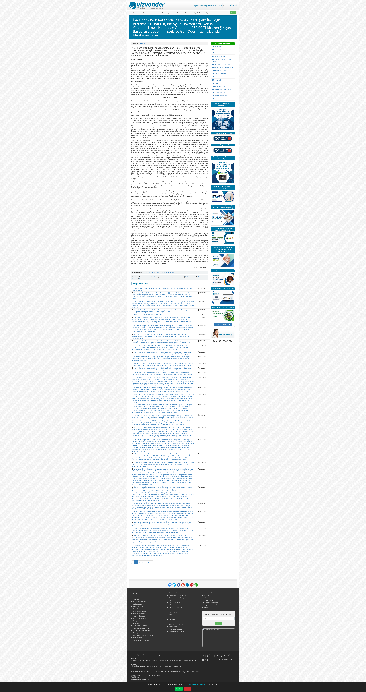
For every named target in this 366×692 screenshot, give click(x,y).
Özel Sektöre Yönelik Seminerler (143, 635)
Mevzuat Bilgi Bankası (211, 593)
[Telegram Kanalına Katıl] (207, 655)
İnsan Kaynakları (138, 609)
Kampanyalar (173, 622)
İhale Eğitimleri (174, 612)
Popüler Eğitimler (174, 602)
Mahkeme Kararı (149, 279)
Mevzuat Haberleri (220, 50)
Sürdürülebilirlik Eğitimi (222, 324)
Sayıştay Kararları (219, 92)
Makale (216, 99)
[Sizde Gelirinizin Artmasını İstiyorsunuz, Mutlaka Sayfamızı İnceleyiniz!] (223, 196)
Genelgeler (217, 47)
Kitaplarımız (173, 617)
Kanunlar (217, 77)
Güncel (187, 13)
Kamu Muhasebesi (220, 56)
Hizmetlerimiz (159, 13)
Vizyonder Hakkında (139, 602)
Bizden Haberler (210, 600)
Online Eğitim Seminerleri (141, 628)
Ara (233, 13)
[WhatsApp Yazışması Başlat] (204, 655)
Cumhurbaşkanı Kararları (222, 64)
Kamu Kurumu (177, 277)
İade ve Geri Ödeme (175, 629)
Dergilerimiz (173, 619)
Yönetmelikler (218, 80)
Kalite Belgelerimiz (139, 604)
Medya (135, 621)
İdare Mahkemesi (164, 277)
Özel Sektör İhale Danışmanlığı (179, 598)
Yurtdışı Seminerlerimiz (140, 633)
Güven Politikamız (139, 616)
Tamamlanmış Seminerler (141, 640)
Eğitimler (171, 13)
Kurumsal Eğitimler (175, 610)
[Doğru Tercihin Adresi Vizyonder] (223, 315)
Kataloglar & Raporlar (140, 611)
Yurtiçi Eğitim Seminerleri (141, 630)
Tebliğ (216, 83)
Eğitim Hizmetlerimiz (175, 607)
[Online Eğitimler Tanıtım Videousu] (218, 637)
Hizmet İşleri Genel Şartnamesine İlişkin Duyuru (149, 314)
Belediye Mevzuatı (220, 70)
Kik (140, 279)
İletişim (207, 13)
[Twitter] (217, 655)
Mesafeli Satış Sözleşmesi (177, 631)
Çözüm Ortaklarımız (139, 614)
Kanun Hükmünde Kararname (223, 67)
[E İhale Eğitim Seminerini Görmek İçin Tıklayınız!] (223, 279)
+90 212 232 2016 (141, 675)
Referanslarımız (138, 606)
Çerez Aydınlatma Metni (197, 684)
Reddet (187, 689)
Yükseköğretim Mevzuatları (222, 89)
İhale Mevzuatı (190, 277)
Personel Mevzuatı (220, 74)
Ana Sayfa (136, 597)
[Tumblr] (228, 655)
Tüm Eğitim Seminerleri (140, 626)
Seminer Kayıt (137, 637)
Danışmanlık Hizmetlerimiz (177, 595)
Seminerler (147, 13)
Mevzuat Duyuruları (152, 272)
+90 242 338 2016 (154, 675)
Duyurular (208, 598)
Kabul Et (178, 689)
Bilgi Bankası (198, 13)
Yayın (179, 13)
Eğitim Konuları (174, 605)
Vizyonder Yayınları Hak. (177, 624)
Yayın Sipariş (173, 627)
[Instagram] (214, 655)
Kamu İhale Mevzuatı (168, 272)
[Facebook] (210, 655)
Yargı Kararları (145, 43)
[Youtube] (221, 655)
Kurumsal (136, 13)
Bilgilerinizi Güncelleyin (211, 605)
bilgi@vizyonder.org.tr (143, 679)
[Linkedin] (224, 655)
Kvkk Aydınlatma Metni (140, 618)
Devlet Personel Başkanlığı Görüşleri (221, 60)
